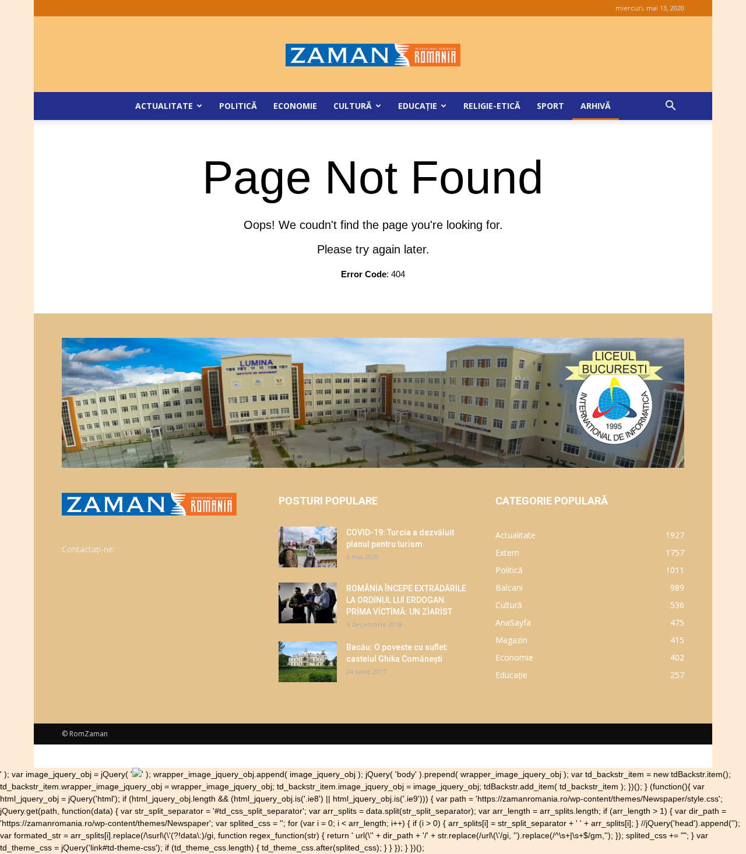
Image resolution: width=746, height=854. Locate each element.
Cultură (352, 105)
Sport (550, 105)
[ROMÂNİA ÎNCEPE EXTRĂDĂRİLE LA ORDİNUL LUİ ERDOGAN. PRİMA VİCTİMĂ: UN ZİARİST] (308, 603)
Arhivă (595, 105)
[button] (670, 106)
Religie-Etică (491, 105)
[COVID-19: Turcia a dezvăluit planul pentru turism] (308, 547)
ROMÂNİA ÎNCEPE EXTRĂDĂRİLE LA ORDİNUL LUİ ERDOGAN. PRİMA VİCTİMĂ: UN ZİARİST (406, 600)
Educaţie (417, 105)
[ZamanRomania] (373, 55)
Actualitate (164, 105)
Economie (295, 105)
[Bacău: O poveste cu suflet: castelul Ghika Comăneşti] (308, 661)
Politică (238, 105)
